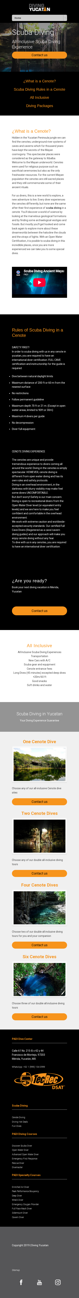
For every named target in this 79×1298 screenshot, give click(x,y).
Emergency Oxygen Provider (25, 1204)
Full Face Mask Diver (22, 1208)
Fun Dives (16, 1126)
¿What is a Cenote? (39, 81)
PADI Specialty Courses (26, 1175)
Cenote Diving (18, 1117)
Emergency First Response (24, 1158)
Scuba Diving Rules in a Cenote (39, 89)
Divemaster (17, 1167)
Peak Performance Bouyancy (25, 1191)
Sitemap (16, 1270)
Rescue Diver (18, 1163)
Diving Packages (39, 106)
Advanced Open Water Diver (25, 1154)
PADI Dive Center (22, 1038)
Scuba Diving (20, 1105)
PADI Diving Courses (24, 1134)
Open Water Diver (20, 1150)
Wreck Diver (17, 1200)
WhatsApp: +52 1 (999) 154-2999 (28, 1067)
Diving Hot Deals (20, 1122)
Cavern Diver (18, 1217)
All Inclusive (39, 97)
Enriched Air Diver (20, 1187)
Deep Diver (17, 1195)
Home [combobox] (18, 18)
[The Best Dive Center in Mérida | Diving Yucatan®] (39, 7)
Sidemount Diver (20, 1213)
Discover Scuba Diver (22, 1146)
